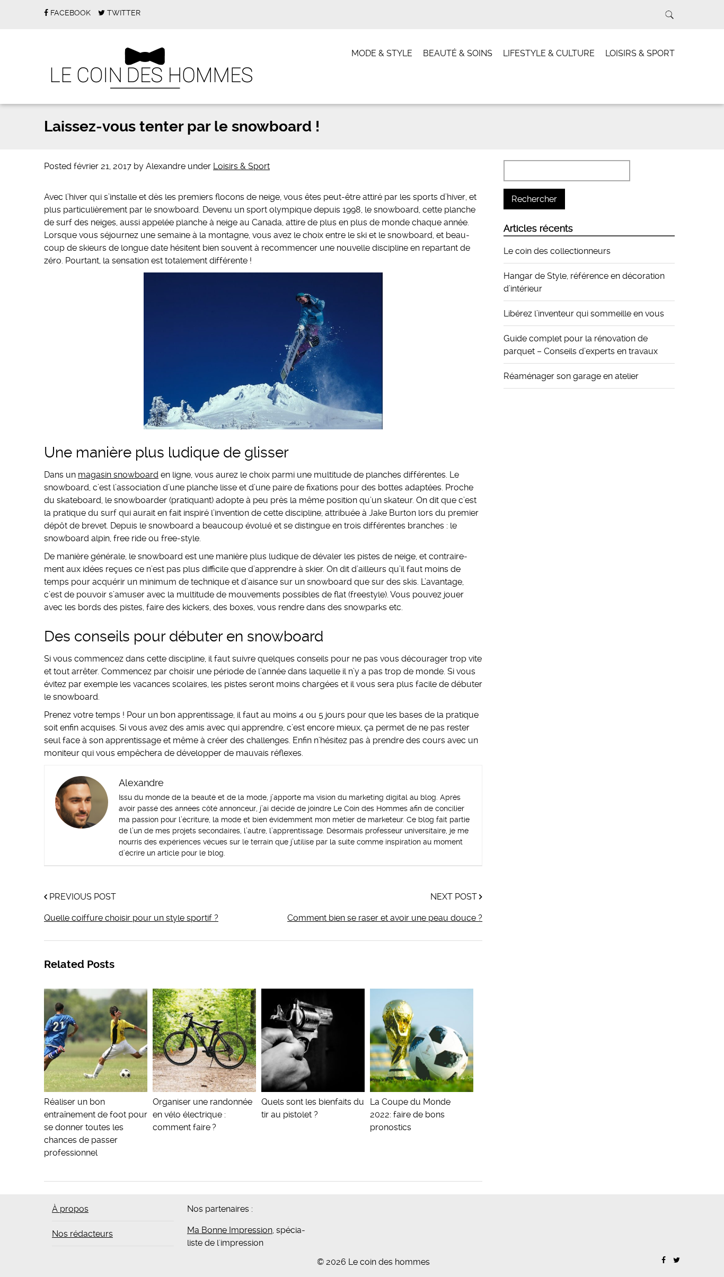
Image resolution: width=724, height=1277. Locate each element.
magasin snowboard (118, 475)
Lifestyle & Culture (549, 53)
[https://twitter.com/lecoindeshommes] (676, 1260)
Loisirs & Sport (640, 53)
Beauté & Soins (457, 53)
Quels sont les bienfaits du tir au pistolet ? (312, 1108)
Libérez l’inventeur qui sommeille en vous (584, 314)
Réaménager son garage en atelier (571, 376)
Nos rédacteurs (82, 1234)
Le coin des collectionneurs (557, 251)
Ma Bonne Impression (229, 1230)
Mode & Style (381, 53)
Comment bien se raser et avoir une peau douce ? (384, 918)
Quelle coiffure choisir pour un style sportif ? (131, 918)
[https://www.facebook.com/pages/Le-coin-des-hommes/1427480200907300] (663, 1260)
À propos (70, 1209)
